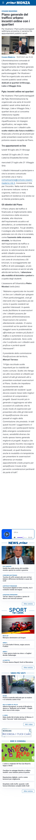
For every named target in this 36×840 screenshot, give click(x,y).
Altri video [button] (29, 724)
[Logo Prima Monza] (18, 2)
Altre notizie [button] (28, 604)
